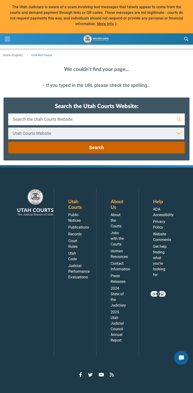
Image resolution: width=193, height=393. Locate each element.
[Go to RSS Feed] (112, 374)
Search (96, 147)
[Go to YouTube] (101, 374)
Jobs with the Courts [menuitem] (117, 238)
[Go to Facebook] (80, 374)
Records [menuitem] (75, 234)
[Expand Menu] (7, 39)
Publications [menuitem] (78, 227)
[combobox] (96, 133)
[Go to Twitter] (90, 374)
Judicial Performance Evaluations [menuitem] (79, 271)
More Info (105, 24)
